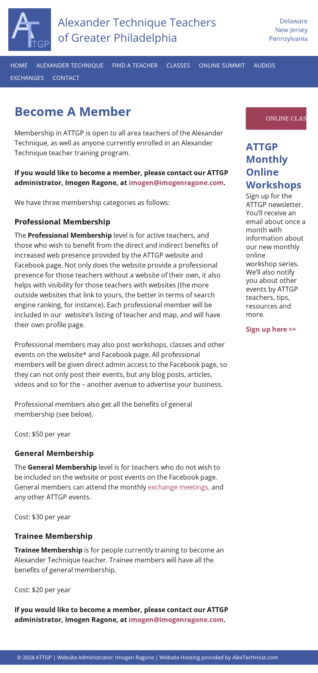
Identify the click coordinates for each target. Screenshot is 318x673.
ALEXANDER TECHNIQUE (70, 65)
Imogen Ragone (134, 657)
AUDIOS (264, 65)
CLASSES (178, 65)
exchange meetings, (179, 487)
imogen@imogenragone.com (176, 182)
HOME (19, 65)
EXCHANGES (27, 78)
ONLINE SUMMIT (222, 65)
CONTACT (66, 78)
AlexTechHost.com (255, 657)
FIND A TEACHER (135, 65)
